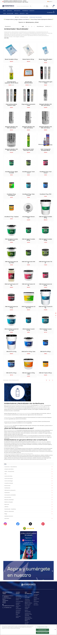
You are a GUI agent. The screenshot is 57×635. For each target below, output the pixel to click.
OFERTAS (6, 506)
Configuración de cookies (42, 626)
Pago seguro (27, 605)
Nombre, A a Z (48, 26)
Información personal (36, 595)
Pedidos (35, 597)
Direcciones (36, 601)
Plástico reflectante (9, 511)
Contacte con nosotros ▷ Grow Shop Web (28, 614)
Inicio (5, 463)
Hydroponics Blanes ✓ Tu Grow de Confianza (28, 603)
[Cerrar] (55, 629)
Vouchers (36, 603)
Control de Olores (9, 478)
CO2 (5, 473)
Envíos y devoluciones (28, 611)
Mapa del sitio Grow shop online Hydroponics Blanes (28, 618)
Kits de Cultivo (8, 497)
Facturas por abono (36, 599)
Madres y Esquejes (9, 502)
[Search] (30, 6)
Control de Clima (8, 476)
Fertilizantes (7, 487)
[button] (7, 570)
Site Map (27, 622)
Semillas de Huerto (9, 516)
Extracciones (7, 485)
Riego (6, 513)
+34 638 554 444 (7, 607)
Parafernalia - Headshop (10, 509)
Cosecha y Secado (9, 483)
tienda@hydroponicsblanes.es (9, 605)
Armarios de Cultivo (9, 469)
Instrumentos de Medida (10, 495)
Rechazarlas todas (42, 629)
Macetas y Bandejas (9, 499)
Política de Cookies (27, 608)
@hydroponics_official (32, 22)
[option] (28, 570)
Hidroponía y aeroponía (10, 490)
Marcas (26, 623)
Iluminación (7, 492)
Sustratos (7, 518)
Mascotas (7, 504)
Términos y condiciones (27, 599)
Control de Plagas (9, 480)
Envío (26, 595)
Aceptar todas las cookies (42, 632)
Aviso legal (27, 597)
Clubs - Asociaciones (9, 471)
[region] (28, 629)
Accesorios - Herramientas (11, 466)
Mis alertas (36, 604)
